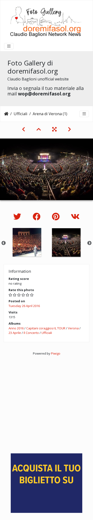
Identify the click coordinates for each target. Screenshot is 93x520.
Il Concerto (31, 333)
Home (6, 114)
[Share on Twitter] (18, 216)
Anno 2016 (16, 328)
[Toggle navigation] (9, 46)
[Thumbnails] (38, 129)
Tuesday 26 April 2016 (24, 306)
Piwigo (55, 353)
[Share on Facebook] (37, 216)
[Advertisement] (46, 402)
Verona (73, 328)
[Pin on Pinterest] (56, 216)
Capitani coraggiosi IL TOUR (45, 328)
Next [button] (89, 243)
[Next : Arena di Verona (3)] (69, 129)
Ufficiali (20, 113)
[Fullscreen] (54, 129)
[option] (26, 242)
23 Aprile (15, 333)
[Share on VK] (75, 216)
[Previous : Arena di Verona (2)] (23, 129)
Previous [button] (3, 243)
